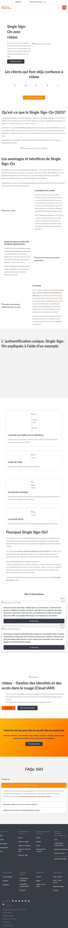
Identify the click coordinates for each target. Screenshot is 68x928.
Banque (38, 841)
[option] (6, 89)
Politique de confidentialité (9, 919)
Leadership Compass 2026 (24, 885)
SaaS (38, 845)
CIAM (2, 839)
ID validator (3, 843)
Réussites (22, 890)
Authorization (4, 847)
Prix (1, 851)
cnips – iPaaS (57, 877)
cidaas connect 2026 (41, 885)
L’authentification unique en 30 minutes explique (36, 796)
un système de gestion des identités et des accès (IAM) (32, 551)
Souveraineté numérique (23, 879)
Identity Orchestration (61, 849)
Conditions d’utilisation (8, 915)
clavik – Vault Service (57, 881)
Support (5, 880)
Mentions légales (7, 912)
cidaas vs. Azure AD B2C (24, 850)
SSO (55, 839)
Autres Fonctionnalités (60, 859)
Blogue (38, 880)
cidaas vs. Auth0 (23, 841)
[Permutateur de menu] (54, 2)
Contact (38, 877)
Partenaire (6, 884)
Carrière (55, 890)
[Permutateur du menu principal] (64, 8)
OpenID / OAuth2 (59, 853)
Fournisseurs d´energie (41, 850)
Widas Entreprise (58, 886)
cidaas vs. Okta (23, 855)
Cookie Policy (6, 922)
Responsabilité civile (8, 925)
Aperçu (20, 837)
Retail (38, 837)
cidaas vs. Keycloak (24, 845)
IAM (1, 835)
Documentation (7, 877)
